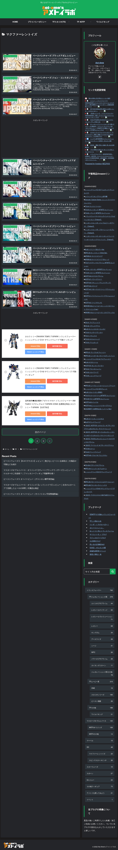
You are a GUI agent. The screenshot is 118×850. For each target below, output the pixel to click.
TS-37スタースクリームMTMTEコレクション (100, 395)
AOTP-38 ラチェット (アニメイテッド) (98, 282)
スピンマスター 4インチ (101, 760)
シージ (102, 645)
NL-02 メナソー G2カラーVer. (94, 249)
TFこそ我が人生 (95, 521)
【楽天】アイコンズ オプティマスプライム (99, 445)
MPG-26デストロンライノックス (96, 485)
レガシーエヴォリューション (102, 618)
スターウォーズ (100, 767)
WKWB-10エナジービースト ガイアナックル (100, 312)
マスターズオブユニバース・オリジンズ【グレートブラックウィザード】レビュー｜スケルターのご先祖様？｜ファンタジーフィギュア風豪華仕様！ (39, 472)
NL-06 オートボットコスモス (94, 419)
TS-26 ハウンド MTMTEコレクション (97, 213)
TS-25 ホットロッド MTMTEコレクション (99, 210)
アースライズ (102, 639)
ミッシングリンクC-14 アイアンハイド (98, 359)
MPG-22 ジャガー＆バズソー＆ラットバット (100, 356)
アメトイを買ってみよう (100, 793)
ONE (102, 688)
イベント (100, 799)
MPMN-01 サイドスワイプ (93, 256)
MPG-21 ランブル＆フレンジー (95, 352)
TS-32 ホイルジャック (92, 339)
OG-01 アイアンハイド (92, 322)
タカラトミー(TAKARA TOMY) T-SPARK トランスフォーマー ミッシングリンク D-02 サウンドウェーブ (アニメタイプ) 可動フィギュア (50, 371)
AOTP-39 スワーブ (91, 286)
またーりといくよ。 (97, 527)
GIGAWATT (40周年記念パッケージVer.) (98, 409)
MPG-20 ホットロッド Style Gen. (96, 253)
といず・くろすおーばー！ (99, 524)
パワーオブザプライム (102, 658)
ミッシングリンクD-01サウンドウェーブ (98, 472)
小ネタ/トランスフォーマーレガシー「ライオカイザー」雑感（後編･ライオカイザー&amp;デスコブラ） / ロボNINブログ (99, 134)
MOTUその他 (101, 734)
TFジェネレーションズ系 (101, 596)
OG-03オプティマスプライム (94, 465)
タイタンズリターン (102, 665)
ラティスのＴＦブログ (98, 537)
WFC (102, 652)
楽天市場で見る (57, 346)
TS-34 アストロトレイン (93, 369)
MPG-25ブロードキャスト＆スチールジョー (99, 482)
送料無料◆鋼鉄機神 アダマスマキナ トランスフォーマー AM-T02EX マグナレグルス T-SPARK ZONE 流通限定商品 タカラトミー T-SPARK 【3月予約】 (50, 404)
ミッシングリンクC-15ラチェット (96, 389)
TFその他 (101, 707)
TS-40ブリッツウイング (93, 452)
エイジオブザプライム (102, 603)
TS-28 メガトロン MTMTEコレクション (98, 269)
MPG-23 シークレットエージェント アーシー (100, 385)
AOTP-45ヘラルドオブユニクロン (96, 455)
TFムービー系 (101, 681)
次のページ (40, 431)
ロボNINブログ (95, 541)
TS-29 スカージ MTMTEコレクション (97, 273)
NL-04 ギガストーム (91, 362)
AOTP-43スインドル (91, 402)
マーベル (100, 740)
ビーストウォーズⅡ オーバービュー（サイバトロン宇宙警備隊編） (31, 494)
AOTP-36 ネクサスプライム (94, 276)
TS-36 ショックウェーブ (93, 376)
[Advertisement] (40, 43)
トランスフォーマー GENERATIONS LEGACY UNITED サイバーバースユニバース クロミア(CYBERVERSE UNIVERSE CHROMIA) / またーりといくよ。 (99, 157)
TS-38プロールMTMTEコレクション (97, 399)
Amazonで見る (35, 346)
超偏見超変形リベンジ (98, 551)
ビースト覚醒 (102, 701)
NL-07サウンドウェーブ (92, 422)
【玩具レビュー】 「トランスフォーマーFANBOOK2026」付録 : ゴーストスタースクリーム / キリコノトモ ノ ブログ (99, 115)
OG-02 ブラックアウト (92, 326)
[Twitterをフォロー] (99, 76)
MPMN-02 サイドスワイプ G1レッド (97, 259)
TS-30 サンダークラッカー (94, 332)
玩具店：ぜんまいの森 (98, 547)
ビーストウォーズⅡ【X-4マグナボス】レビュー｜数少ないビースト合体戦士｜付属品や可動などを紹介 (40, 463)
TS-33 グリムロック (91, 342)
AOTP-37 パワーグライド (93, 279)
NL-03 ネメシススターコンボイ (95, 329)
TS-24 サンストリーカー (93, 206)
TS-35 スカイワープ (92, 372)
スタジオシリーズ (102, 694)
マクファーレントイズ (101, 753)
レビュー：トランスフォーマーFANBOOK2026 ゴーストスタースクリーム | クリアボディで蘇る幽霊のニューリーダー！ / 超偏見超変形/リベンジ (99, 103)
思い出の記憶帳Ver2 (97, 544)
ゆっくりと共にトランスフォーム (102, 531)
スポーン (100, 773)
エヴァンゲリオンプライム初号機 (96, 196)
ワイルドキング (102, 714)
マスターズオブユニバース (100, 721)
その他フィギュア (100, 786)
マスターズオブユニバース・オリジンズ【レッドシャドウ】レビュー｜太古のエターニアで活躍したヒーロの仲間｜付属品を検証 (39, 486)
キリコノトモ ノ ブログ (98, 534)
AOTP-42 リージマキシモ (93, 302)
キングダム (102, 632)
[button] (113, 571)
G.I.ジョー (100, 780)
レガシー (102, 626)
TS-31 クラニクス (91, 336)
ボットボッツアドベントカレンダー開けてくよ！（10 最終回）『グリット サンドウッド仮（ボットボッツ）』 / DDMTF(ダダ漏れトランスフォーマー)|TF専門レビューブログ (99, 127)
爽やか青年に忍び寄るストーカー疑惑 (99, 98)
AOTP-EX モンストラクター (94, 365)
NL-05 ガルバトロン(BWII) (94, 392)
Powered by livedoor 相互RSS (97, 163)
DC (100, 747)
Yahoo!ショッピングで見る (35, 352)
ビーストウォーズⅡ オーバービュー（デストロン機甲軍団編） (30, 479)
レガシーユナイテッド (102, 610)
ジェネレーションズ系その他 (102, 673)
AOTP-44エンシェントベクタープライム (98, 405)
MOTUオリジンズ (101, 727)
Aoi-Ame (99, 62)
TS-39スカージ (90, 448)
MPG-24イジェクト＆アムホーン (96, 468)
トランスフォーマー (100, 590)
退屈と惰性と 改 (95, 554)
